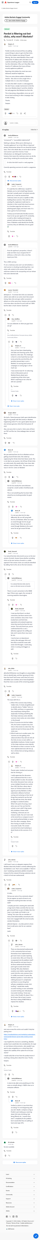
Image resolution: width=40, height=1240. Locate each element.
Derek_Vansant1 (12, 551)
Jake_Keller (11, 668)
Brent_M (10, 450)
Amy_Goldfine (16, 319)
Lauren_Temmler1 (13, 290)
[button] (9, 40)
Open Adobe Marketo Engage (16, 20)
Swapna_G (11, 44)
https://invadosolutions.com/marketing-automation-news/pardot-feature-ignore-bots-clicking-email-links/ (19, 1036)
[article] (20, 156)
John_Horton (11, 859)
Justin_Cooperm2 (16, 184)
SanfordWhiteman (13, 135)
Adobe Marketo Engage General (10, 8)
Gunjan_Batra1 (12, 412)
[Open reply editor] (20, 123)
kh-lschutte (11, 1142)
